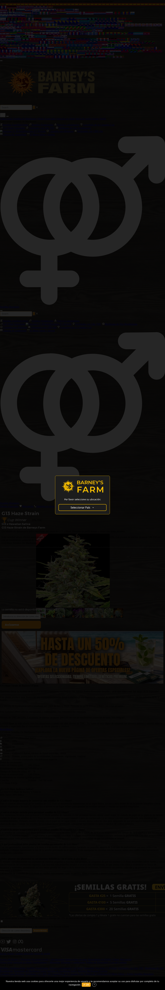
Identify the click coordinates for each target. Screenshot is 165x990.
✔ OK (86, 984)
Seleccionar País (80, 507)
